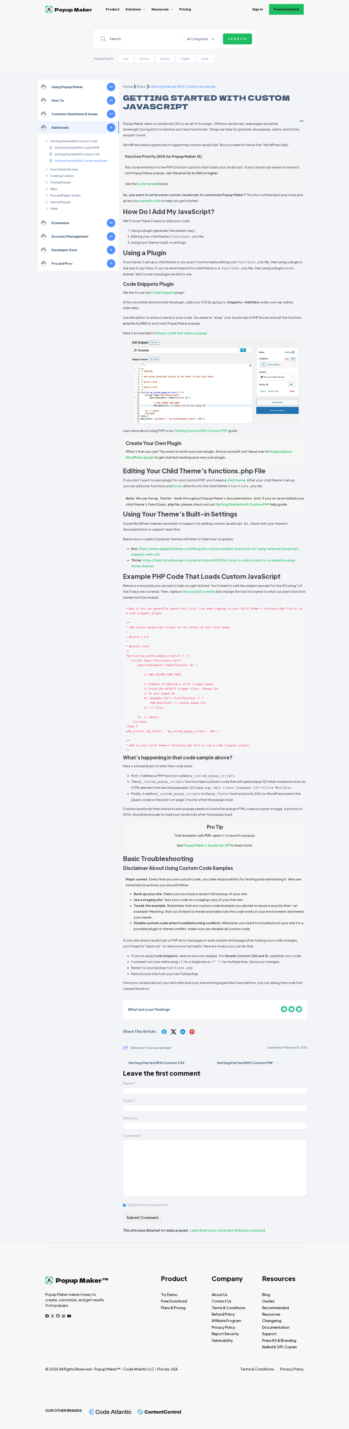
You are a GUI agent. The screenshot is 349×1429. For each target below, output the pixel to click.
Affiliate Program (226, 1320)
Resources (160, 9)
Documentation (275, 1327)
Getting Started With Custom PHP (77, 147)
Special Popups (60, 202)
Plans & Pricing (173, 1307)
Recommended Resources (275, 1310)
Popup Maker (73, 9)
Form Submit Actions (64, 169)
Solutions (133, 9)
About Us (219, 1294)
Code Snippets (162, 292)
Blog (266, 1294)
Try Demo (169, 1294)
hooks (178, 486)
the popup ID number (199, 591)
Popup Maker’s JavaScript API (206, 845)
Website (130, 1118)
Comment (133, 1135)
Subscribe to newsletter (148, 1204)
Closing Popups (60, 182)
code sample (148, 184)
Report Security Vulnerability (225, 1336)
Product (113, 9)
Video (54, 208)
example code (150, 201)
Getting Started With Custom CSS (77, 154)
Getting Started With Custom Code (73, 141)
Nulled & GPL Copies (279, 1346)
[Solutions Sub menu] (144, 9)
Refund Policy (223, 1314)
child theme (236, 480)
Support (269, 1333)
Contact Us (221, 1301)
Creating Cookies (62, 176)
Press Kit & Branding (279, 1340)
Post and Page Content (65, 195)
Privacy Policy (223, 1327)
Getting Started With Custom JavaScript (81, 160)
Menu (53, 189)
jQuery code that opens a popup (181, 333)
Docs (141, 86)
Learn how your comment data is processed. (228, 1230)
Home (128, 86)
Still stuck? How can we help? (151, 1048)
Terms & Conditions (228, 1307)
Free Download (286, 9)
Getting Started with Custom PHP (242, 504)
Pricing (185, 9)
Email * (129, 1100)
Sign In (257, 9)
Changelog (271, 1320)
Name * (129, 1083)
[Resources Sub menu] (172, 9)
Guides (268, 1301)
